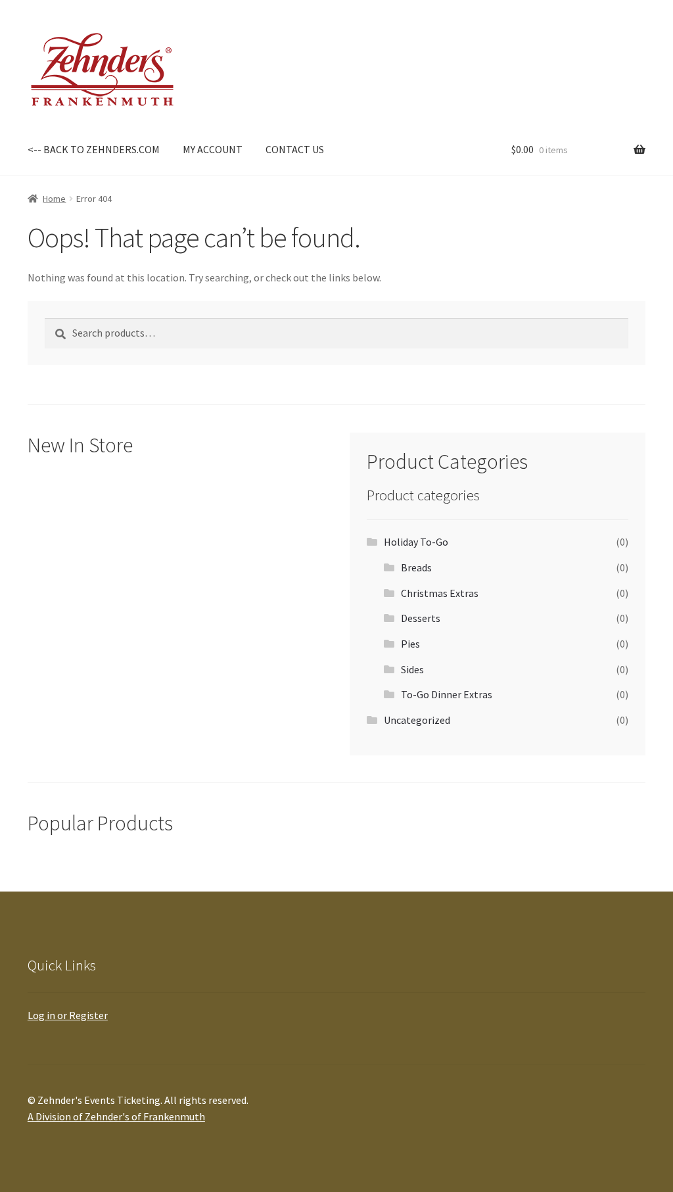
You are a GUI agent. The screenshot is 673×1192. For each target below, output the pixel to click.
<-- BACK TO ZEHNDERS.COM (94, 149)
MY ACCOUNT (213, 149)
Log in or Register (68, 1015)
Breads (416, 567)
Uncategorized (417, 720)
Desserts (420, 618)
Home (54, 198)
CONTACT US (295, 149)
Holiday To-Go (416, 541)
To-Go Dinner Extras (446, 694)
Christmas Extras (439, 593)
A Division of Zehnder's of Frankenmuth (116, 1116)
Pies (410, 643)
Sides (412, 669)
